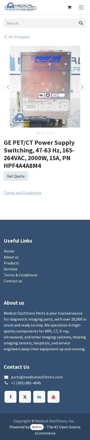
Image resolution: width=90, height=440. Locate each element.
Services (11, 268)
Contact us (13, 280)
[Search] (81, 23)
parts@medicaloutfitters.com (37, 376)
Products (11, 262)
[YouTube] (54, 397)
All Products (19, 36)
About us (11, 257)
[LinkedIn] (39, 397)
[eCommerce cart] (69, 7)
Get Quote (16, 176)
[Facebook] (10, 397)
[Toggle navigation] (81, 7)
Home (9, 251)
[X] (25, 397)
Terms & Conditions (21, 274)
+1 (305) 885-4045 (26, 382)
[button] (8, 87)
